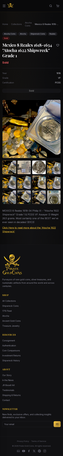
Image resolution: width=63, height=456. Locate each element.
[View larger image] (31, 129)
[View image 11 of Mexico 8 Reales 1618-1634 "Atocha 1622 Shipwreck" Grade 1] (39, 197)
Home (5, 24)
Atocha (5, 316)
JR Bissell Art (8, 385)
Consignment (8, 340)
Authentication (9, 345)
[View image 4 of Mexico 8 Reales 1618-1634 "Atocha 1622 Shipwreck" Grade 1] (54, 167)
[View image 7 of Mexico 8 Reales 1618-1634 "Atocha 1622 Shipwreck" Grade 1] (39, 182)
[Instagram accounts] (44, 451)
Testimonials (8, 390)
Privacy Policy (23, 441)
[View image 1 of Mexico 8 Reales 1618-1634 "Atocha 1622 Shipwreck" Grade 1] (9, 167)
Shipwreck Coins (10, 306)
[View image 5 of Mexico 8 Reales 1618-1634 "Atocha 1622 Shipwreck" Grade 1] (9, 182)
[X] (34, 451)
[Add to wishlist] (58, 45)
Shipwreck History (11, 360)
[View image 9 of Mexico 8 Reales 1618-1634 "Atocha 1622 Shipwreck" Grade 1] (9, 197)
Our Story (7, 375)
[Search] (51, 6)
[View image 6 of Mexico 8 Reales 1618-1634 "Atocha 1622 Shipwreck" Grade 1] (24, 182)
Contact (6, 400)
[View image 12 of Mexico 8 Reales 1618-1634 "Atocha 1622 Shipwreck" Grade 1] (54, 197)
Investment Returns (11, 355)
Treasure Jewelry (10, 326)
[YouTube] (23, 451)
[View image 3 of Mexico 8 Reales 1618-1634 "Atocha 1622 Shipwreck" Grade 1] (39, 167)
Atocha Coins (28, 24)
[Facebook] (28, 451)
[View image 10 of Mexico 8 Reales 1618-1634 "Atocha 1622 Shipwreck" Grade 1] (24, 197)
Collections (16, 24)
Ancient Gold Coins (11, 321)
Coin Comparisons (11, 350)
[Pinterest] (39, 451)
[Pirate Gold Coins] (10, 5)
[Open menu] (4, 6)
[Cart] (58, 6)
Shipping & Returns (11, 395)
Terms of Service (38, 441)
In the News (8, 380)
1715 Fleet (7, 311)
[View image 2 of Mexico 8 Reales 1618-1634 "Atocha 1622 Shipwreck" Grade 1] (24, 167)
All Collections (9, 301)
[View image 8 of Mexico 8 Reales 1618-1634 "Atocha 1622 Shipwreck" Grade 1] (54, 182)
